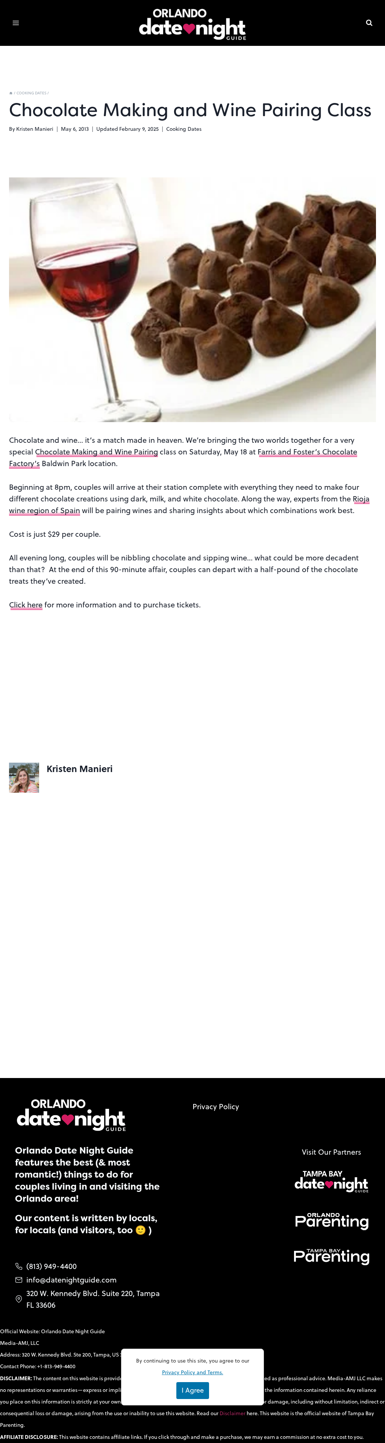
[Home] (11, 92)
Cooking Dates (184, 129)
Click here (25, 604)
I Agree (193, 1390)
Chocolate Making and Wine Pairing (96, 451)
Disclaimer (233, 1413)
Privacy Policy (215, 1106)
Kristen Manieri (34, 129)
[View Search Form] (369, 23)
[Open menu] (16, 23)
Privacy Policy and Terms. (192, 1372)
